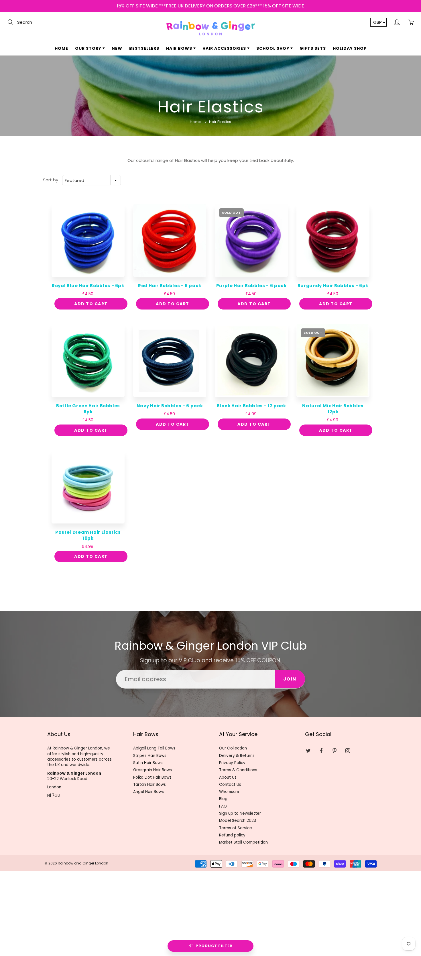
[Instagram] (227, 105)
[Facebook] (202, 105)
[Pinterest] (215, 105)
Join (265, 86)
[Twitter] (190, 105)
